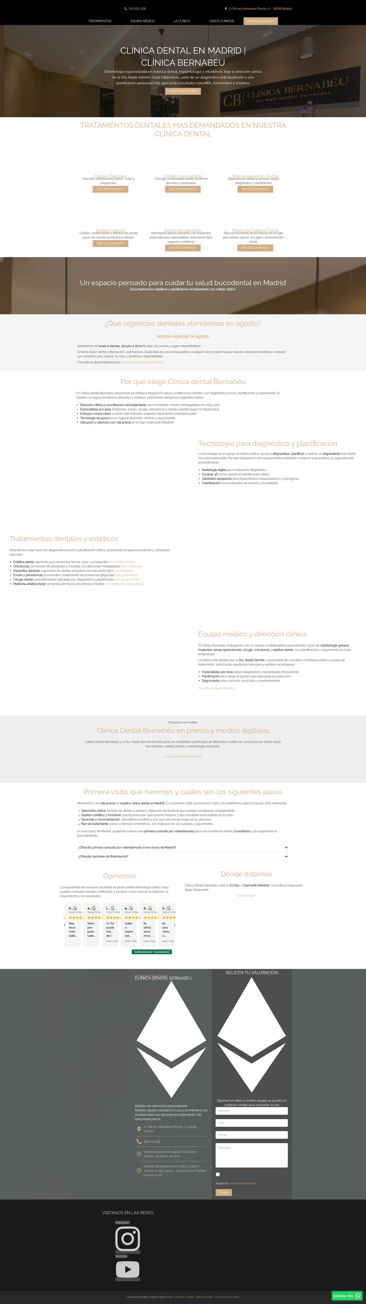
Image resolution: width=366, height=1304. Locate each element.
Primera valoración (260, 21)
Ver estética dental (122, 562)
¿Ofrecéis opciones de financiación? (103, 856)
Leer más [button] (93, 941)
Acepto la (235, 1183)
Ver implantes (124, 571)
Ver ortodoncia (131, 566)
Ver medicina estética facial (125, 584)
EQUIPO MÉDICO (143, 21)
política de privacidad (241, 1183)
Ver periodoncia (127, 575)
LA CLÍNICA (182, 21)
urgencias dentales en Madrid (142, 362)
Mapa (236, 1297)
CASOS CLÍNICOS (221, 21)
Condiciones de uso (223, 1297)
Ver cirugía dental (127, 579)
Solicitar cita (343, 1296)
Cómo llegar (246, 895)
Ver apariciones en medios (183, 756)
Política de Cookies (204, 1297)
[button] (183, 847)
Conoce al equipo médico (216, 688)
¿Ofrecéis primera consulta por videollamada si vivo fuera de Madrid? (127, 847)
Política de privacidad (184, 1297)
